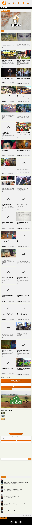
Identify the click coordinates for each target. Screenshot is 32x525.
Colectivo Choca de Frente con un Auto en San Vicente (23, 259)
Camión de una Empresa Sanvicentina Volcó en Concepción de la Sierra (23, 61)
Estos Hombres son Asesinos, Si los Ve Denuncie (23, 42)
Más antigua (8, 377)
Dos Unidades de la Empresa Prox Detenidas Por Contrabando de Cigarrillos (23, 369)
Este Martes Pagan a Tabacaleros (21, 167)
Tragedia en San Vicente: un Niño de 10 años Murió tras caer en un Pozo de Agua (14, 507)
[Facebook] (11, 522)
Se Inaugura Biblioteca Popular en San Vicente (23, 132)
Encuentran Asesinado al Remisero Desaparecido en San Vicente (22, 96)
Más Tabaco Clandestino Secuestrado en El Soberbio (7, 351)
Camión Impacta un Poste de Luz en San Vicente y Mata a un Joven (7, 43)
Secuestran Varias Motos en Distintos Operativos (7, 61)
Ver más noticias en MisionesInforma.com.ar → (16, 386)
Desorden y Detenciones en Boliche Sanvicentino (6, 205)
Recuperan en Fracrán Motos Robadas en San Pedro (8, 223)
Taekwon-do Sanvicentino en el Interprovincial (23, 78)
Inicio (1, 7)
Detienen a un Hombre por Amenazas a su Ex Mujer (23, 296)
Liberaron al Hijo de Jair (5, 150)
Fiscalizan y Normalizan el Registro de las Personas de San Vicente (7, 241)
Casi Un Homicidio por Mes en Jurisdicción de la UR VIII (8, 332)
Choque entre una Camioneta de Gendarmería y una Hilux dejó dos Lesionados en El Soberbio (16, 482)
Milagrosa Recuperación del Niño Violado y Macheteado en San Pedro (23, 241)
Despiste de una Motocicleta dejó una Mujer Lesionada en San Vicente (13, 489)
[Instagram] (16, 522)
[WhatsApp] (20, 522)
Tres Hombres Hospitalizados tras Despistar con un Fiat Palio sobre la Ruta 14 (14, 503)
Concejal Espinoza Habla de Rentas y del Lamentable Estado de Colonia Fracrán (7, 314)
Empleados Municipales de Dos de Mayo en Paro (23, 150)
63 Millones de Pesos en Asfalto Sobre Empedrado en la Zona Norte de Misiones (22, 314)
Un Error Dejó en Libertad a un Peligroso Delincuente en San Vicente (7, 133)
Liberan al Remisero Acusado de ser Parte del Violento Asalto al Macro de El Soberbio (23, 114)
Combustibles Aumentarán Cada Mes (22, 332)
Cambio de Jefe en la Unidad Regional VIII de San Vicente (11, 496)
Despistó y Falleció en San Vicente (22, 204)
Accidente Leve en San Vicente (6, 114)
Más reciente (3, 377)
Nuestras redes (5, 7)
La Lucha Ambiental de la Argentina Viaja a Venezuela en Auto (23, 187)
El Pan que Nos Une (4, 259)
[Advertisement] (6, 426)
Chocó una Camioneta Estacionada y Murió (7, 277)
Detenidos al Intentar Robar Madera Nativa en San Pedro (23, 351)
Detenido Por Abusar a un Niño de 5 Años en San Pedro (23, 278)
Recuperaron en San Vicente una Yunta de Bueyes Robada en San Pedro (13, 510)
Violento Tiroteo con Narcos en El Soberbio (7, 78)
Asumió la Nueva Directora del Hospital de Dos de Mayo (8, 187)
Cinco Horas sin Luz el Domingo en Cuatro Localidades (7, 296)
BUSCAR (16, 440)
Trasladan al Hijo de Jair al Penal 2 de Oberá (7, 368)
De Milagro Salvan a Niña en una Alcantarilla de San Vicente (8, 168)
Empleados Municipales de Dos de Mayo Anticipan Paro (22, 223)
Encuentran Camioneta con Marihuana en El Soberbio (7, 96)
